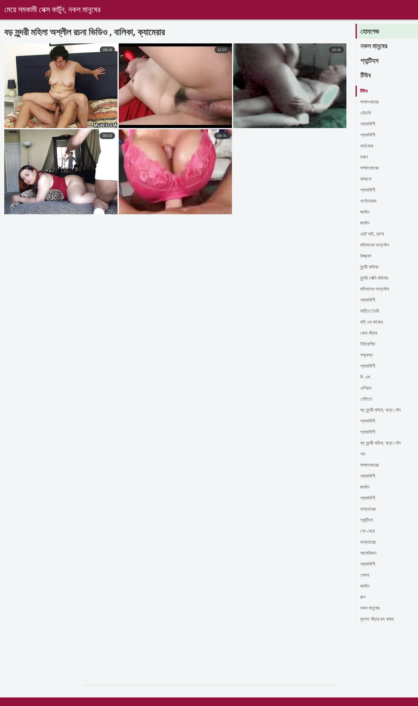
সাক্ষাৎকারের (369, 102)
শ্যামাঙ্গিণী (367, 124)
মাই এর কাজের (371, 322)
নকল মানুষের (373, 46)
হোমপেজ (369, 31)
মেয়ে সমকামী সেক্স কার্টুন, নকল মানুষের (52, 10)
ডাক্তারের (367, 509)
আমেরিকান (368, 553)
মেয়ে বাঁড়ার (368, 333)
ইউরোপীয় (367, 344)
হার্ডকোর (366, 146)
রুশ (362, 597)
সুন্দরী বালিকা (369, 267)
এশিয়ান (365, 388)
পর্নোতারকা (368, 201)
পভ (362, 454)
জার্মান (364, 212)
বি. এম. (365, 377)
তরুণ (364, 157)
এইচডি (365, 113)
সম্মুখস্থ (366, 355)
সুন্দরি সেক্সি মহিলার (374, 278)
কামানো (365, 179)
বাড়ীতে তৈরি (369, 311)
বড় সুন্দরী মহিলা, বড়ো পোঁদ (380, 410)
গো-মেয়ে (367, 531)
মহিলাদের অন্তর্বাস (374, 245)
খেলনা (364, 575)
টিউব (365, 75)
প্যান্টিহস (369, 61)
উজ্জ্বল (365, 256)
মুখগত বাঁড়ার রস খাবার (377, 619)
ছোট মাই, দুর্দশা (372, 234)
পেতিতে (366, 399)
